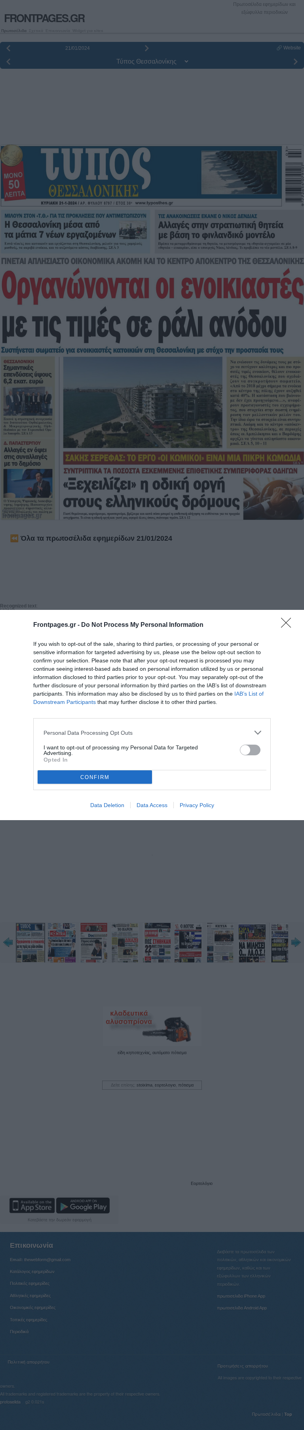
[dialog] (152, 715)
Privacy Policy (197, 805)
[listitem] (152, 732)
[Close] (288, 625)
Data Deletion (107, 805)
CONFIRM (95, 777)
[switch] (250, 750)
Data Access (152, 805)
